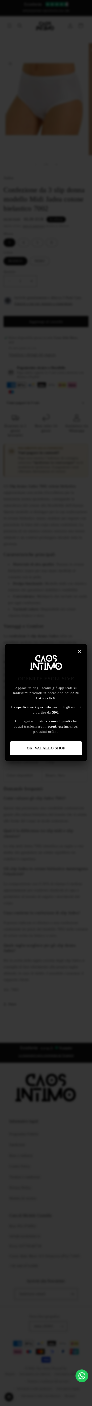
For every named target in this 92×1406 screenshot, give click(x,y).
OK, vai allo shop (46, 748)
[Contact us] (81, 1375)
